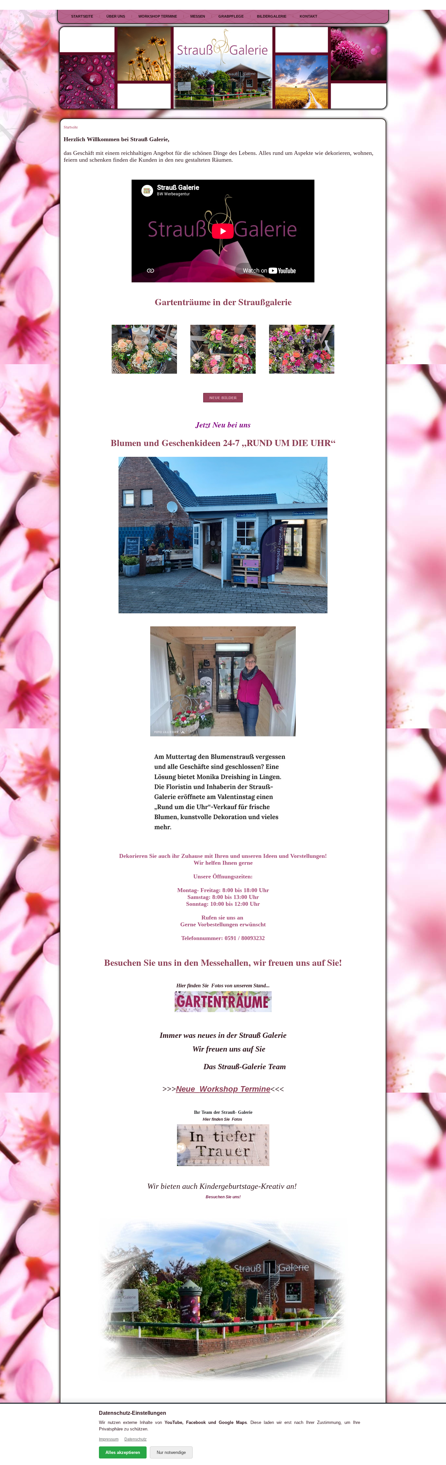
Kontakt (308, 16)
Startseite (82, 16)
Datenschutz (135, 1439)
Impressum (109, 1439)
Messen (197, 16)
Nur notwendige (171, 1452)
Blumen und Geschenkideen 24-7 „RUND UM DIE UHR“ (223, 442)
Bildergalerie (271, 16)
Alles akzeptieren (122, 1452)
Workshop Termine (157, 16)
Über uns (115, 16)
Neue (187, 1088)
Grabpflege (231, 16)
